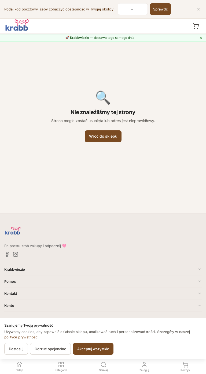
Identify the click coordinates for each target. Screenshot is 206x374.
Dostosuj (16, 349)
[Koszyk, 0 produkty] (196, 26)
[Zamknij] (198, 9)
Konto (9, 305)
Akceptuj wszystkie (93, 349)
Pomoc (10, 281)
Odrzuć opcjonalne (50, 349)
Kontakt (10, 293)
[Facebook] (7, 254)
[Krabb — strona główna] (17, 25)
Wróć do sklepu (103, 136)
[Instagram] (15, 254)
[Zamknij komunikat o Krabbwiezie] (201, 38)
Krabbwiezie (14, 269)
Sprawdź (160, 9)
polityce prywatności (21, 337)
